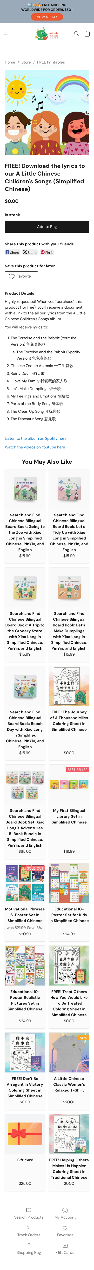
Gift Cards (65, 1252)
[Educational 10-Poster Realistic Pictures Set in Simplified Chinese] (25, 966)
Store (26, 62)
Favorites (65, 1234)
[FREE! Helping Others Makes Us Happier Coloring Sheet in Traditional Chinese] (69, 1134)
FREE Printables (51, 62)
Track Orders (28, 1234)
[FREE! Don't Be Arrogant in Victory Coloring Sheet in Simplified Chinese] (25, 1052)
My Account (65, 1217)
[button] (47, 17)
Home (10, 62)
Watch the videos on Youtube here (35, 447)
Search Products (28, 1217)
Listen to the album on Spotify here (36, 438)
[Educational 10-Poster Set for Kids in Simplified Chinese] (69, 883)
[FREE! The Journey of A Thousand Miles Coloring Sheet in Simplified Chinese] (69, 686)
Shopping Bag (29, 1252)
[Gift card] (25, 1134)
